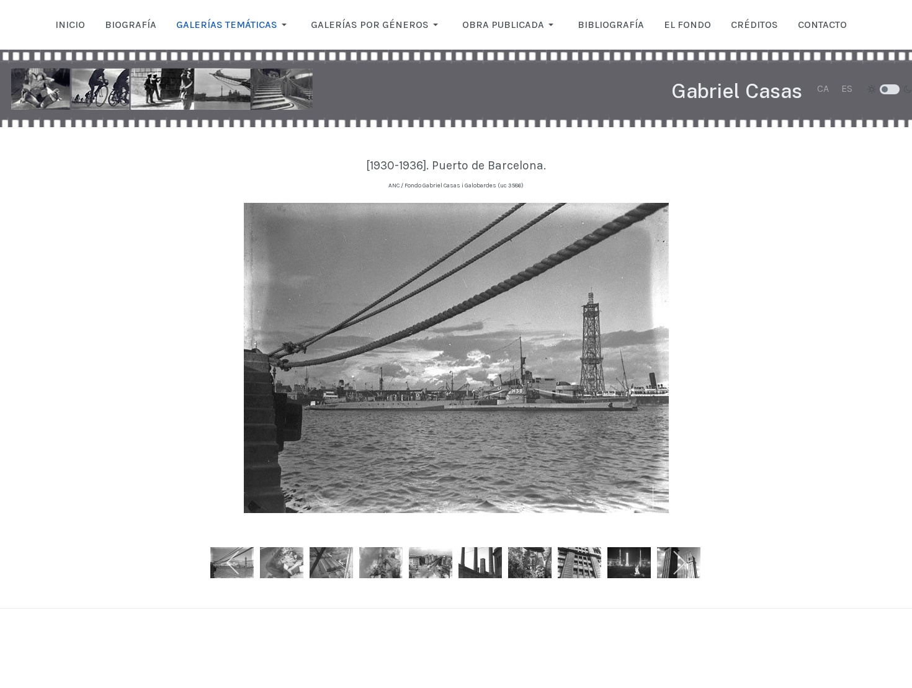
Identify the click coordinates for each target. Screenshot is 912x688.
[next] (679, 562)
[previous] (234, 562)
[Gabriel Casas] (162, 88)
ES (846, 88)
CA (823, 88)
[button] (233, 25)
